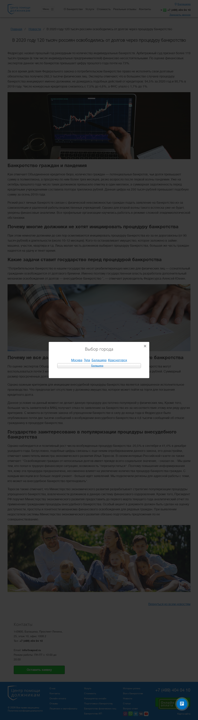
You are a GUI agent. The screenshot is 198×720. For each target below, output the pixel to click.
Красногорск (117, 360)
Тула (87, 360)
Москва (76, 360)
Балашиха (99, 360)
